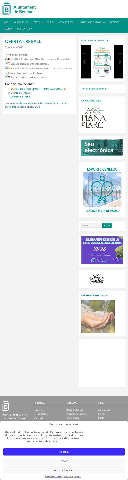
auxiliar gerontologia (36, 102)
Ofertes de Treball (21, 96)
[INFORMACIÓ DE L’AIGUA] (98, 316)
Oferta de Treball (20, 92)
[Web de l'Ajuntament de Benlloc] (19, 8)
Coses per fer (66, 22)
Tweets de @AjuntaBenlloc (94, 88)
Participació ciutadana (92, 22)
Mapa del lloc (41, 414)
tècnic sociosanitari (30, 106)
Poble (50, 22)
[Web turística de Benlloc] (97, 278)
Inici (6, 22)
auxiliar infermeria (57, 102)
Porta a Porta (24, 28)
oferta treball (12, 106)
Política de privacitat (72, 476)
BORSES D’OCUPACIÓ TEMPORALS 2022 (38, 88)
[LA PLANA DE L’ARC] (93, 117)
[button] (84, 61)
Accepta (64, 451)
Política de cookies (53, 476)
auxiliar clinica (18, 102)
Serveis (37, 22)
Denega (64, 461)
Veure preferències (64, 470)
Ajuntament (21, 22)
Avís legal (39, 418)
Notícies (114, 22)
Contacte (39, 410)
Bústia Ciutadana (74, 410)
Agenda (8, 28)
